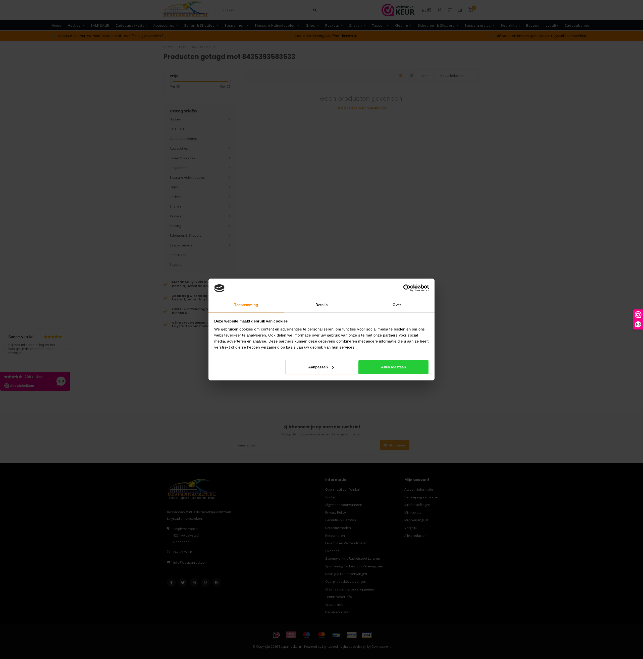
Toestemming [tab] (246, 305)
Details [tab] (321, 305)
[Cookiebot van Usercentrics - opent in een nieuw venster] (407, 288)
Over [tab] (397, 305)
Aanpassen (318, 367)
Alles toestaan (393, 367)
